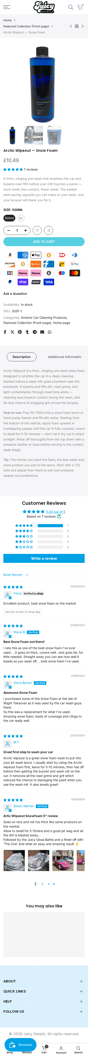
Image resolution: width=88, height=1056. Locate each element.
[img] (13, 587)
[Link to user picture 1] (14, 860)
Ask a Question (15, 293)
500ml (9, 218)
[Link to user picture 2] (38, 860)
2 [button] (43, 884)
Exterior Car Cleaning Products (44, 317)
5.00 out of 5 (55, 512)
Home (7, 20)
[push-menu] (6, 7)
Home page (61, 323)
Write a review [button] (44, 558)
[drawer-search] (70, 7)
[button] (13, 169)
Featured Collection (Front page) (26, 26)
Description (22, 357)
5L (21, 218)
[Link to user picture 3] (63, 860)
